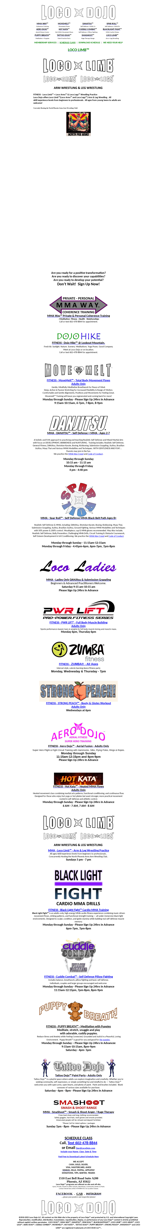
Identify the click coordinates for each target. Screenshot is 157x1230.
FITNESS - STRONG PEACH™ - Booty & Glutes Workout (78, 703)
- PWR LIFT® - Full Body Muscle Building (83, 622)
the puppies (104, 1040)
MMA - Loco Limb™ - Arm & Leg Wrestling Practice (78, 850)
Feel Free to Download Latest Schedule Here (78, 1157)
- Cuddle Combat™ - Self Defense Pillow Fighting (84, 976)
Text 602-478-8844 (82, 1143)
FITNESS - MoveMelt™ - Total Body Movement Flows (78, 380)
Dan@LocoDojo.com (85, 1148)
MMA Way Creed (75, 454)
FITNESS (55, 622)
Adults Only (78, 384)
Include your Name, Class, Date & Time (78, 1152)
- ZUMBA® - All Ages (83, 664)
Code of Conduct (95, 454)
